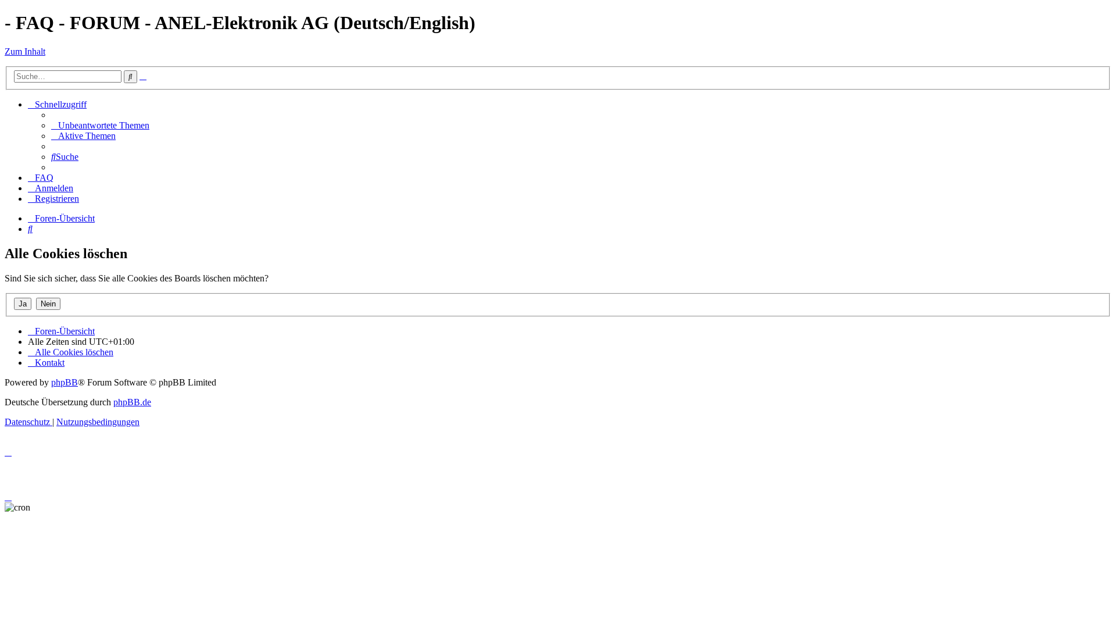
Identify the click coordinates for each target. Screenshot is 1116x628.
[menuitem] (100, 125)
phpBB (64, 382)
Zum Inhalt (25, 51)
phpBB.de (132, 402)
